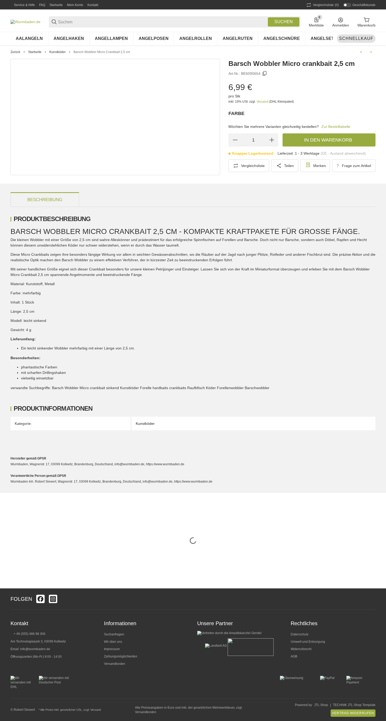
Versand (263, 101)
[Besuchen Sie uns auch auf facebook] (40, 599)
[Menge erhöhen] (272, 140)
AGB (294, 656)
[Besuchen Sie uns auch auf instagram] (53, 599)
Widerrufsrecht (301, 649)
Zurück (15, 52)
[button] (371, 599)
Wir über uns (113, 642)
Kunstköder (57, 52)
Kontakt (92, 5)
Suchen (283, 21)
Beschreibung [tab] (44, 199)
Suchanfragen (114, 634)
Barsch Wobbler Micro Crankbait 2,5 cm (102, 52)
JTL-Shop (321, 705)
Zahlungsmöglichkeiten (120, 656)
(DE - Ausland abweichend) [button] (343, 153)
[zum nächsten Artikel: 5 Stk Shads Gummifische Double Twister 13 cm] (371, 52)
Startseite (56, 5)
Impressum (112, 649)
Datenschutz (300, 634)
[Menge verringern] (235, 140)
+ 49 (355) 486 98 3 (28, 634)
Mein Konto (75, 5)
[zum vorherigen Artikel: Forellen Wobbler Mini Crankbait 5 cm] (361, 52)
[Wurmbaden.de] (25, 21)
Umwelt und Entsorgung (308, 642)
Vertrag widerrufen (353, 713)
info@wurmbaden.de (35, 649)
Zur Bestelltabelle (335, 126)
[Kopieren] (265, 73)
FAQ (42, 5)
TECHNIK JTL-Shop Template (354, 705)
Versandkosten (114, 664)
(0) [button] (326, 5)
